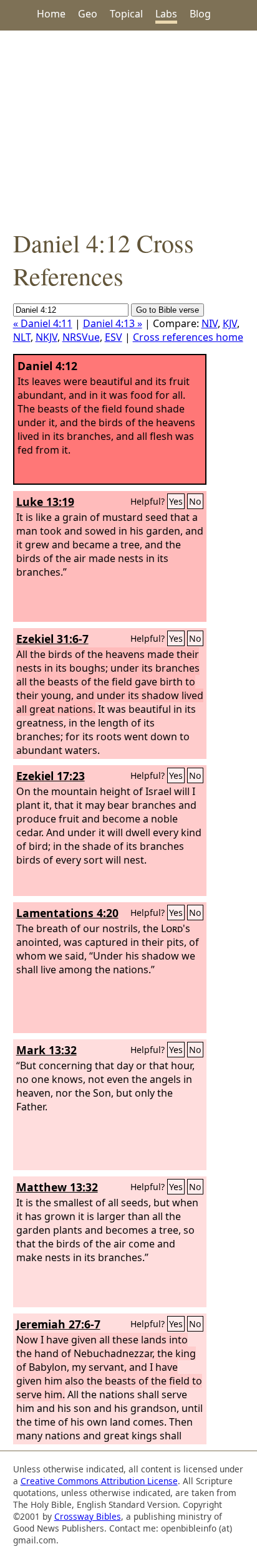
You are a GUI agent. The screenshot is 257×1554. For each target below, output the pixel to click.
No (195, 501)
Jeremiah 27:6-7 (58, 1324)
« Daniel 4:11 (42, 323)
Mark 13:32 (46, 1049)
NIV (209, 323)
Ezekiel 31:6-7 (52, 638)
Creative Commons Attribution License (99, 1481)
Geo (87, 14)
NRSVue (81, 337)
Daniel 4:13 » (112, 323)
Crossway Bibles (87, 1516)
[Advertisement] (128, 128)
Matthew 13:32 (57, 1187)
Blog (200, 14)
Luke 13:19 (45, 501)
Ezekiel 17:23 (50, 775)
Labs (166, 14)
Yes (176, 501)
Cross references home (188, 337)
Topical (126, 14)
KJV (230, 323)
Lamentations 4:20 (67, 912)
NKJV (46, 337)
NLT (22, 337)
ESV (113, 337)
